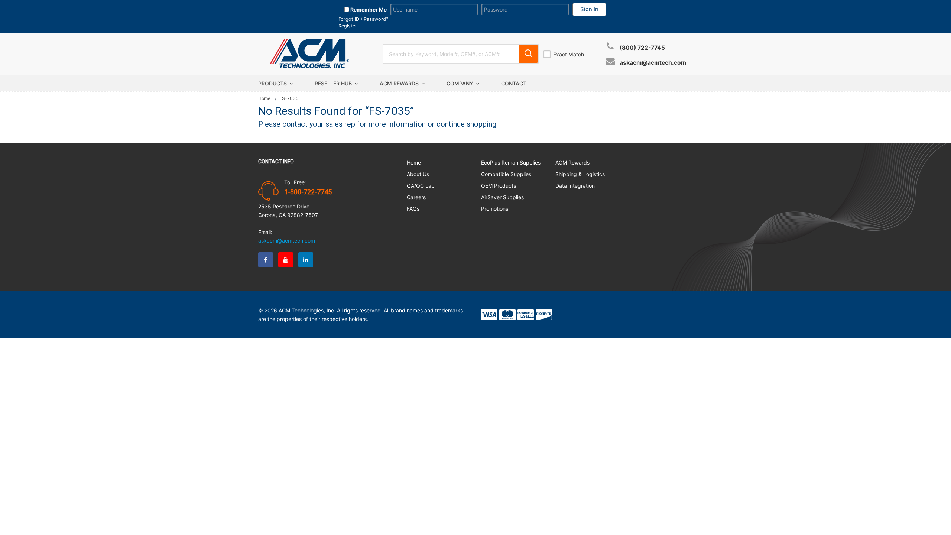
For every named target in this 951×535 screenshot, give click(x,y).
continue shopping (466, 124)
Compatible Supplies (506, 174)
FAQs (413, 208)
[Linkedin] (305, 259)
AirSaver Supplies (502, 197)
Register (347, 26)
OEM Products (498, 185)
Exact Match (568, 54)
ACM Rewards (400, 83)
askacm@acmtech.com (653, 62)
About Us (418, 174)
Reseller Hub (334, 83)
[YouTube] (285, 259)
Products (273, 83)
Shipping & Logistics (580, 174)
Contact (513, 83)
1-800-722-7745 (308, 192)
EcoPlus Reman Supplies (511, 162)
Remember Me (368, 9)
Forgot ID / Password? (363, 19)
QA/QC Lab (421, 185)
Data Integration (575, 185)
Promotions (494, 208)
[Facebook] (265, 259)
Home (264, 98)
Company (461, 83)
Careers (416, 197)
